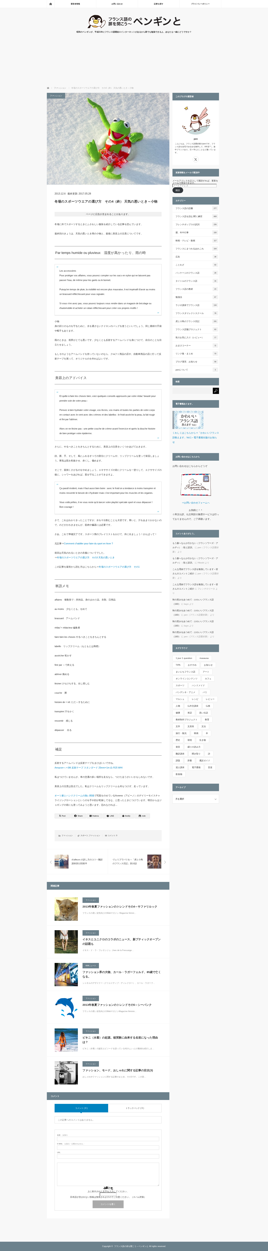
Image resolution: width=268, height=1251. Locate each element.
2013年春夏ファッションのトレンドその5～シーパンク (117, 1004)
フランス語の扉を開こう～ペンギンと (131, 1246)
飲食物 (179, 774)
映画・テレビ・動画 (196, 240)
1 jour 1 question (184, 658)
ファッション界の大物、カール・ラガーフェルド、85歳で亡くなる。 (122, 974)
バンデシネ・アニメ (185, 692)
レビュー (210, 699)
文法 (203, 726)
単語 (190, 712)
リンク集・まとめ (196, 353)
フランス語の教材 (196, 289)
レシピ (195, 699)
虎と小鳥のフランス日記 (196, 321)
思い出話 (203, 712)
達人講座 (180, 767)
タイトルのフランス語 (196, 281)
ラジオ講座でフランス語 (196, 305)
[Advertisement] (134, 63)
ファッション (56, 96)
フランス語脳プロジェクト (196, 329)
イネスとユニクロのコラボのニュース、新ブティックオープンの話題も (122, 941)
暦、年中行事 (196, 232)
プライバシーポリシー (200, 4)
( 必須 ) (62, 1135)
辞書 (190, 760)
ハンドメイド (198, 685)
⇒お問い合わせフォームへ (196, 502)
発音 (178, 747)
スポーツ (84, 835)
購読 (178, 190)
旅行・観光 (181, 733)
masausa (204, 658)
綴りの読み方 (194, 747)
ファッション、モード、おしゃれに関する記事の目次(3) (118, 1070)
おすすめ (192, 665)
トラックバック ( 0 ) (135, 1108)
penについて (196, 369)
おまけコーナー (196, 345)
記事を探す (158, 4)
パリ (205, 692)
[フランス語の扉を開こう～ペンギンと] (134, 27)
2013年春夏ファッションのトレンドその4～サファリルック (120, 906)
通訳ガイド (204, 760)
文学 (178, 726)
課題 (178, 760)
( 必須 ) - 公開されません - (70, 1144)
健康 (178, 712)
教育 (207, 719)
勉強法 (196, 297)
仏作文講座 (193, 706)
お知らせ (208, 665)
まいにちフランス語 (185, 672)
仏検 (208, 706)
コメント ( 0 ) (81, 1108)
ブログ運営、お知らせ (196, 361)
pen (196, 139)
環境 (190, 740)
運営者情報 (75, 4)
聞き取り (196, 753)
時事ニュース (91, 965)
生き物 (202, 740)
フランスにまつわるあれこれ (196, 248)
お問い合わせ (117, 4)
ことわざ (196, 265)
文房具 (191, 726)
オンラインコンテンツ (186, 678)
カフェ (208, 678)
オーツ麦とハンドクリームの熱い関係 (74, 795)
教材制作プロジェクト (186, 719)
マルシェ (180, 699)
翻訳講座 (180, 753)
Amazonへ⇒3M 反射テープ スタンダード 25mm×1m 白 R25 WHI (89, 767)
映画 (196, 733)
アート (206, 672)
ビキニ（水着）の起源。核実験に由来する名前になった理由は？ (120, 1040)
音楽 (210, 767)
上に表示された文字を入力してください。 (108, 1191)
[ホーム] (50, 4)
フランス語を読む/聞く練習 (196, 216)
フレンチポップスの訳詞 (196, 224)
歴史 (178, 740)
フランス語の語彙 (196, 208)
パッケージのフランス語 (196, 273)
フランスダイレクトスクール (196, 313)
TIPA (178, 665)
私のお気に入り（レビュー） (196, 337)
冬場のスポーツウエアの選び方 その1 (119, 566)
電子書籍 (196, 767)
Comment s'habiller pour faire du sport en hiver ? (88, 543)
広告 (196, 256)
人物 (178, 706)
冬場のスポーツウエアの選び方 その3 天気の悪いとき (86, 557)
